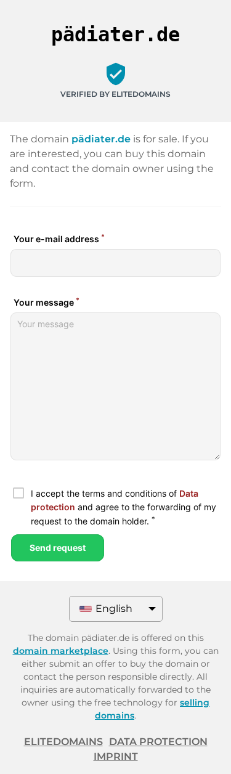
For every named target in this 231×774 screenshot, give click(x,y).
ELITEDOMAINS (63, 742)
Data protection (158, 742)
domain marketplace (60, 650)
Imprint (116, 756)
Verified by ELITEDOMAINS (115, 94)
